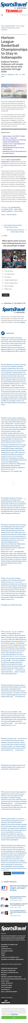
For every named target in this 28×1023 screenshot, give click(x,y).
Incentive (4, 974)
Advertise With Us (6, 948)
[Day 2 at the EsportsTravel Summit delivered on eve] (14, 670)
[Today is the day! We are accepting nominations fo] (14, 590)
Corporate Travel (6, 985)
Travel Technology (7, 983)
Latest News (18, 209)
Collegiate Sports (7, 209)
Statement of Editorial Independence (12, 959)
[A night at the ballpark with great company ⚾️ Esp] (14, 697)
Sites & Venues (18, 211)
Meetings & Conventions (8, 970)
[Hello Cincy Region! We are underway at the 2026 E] (14, 857)
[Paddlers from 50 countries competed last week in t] (14, 430)
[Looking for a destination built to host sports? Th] (14, 457)
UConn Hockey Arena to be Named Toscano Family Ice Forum (13, 226)
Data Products (5, 989)
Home (2, 26)
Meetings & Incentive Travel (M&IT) (11, 976)
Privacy (3, 953)
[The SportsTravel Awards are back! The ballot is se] (14, 403)
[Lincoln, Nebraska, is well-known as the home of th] (14, 377)
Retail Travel (5, 981)
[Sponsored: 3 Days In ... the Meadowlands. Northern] (14, 564)
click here (22, 322)
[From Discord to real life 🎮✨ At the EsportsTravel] (14, 724)
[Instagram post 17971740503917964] (14, 483)
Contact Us (4, 946)
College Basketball (14, 207)
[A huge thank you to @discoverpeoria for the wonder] (14, 777)
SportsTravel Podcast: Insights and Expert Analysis (19, 888)
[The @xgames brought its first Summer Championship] (14, 510)
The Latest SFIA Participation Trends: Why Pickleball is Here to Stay (18, 912)
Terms (3, 955)
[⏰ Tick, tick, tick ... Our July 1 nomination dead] (14, 644)
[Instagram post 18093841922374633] (14, 617)
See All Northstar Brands (9, 991)
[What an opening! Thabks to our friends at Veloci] (14, 831)
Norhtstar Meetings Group (9, 968)
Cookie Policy (14, 1014)
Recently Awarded (10, 26)
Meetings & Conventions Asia (9, 972)
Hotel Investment (6, 987)
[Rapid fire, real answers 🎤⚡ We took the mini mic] (14, 751)
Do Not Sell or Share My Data (10, 957)
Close (14, 1017)
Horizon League (11, 214)
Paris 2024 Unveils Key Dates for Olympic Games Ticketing (15, 231)
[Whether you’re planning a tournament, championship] (14, 350)
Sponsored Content (7, 951)
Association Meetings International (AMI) (13, 979)
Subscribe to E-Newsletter (9, 944)
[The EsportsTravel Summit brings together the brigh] (14, 804)
